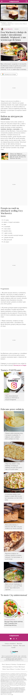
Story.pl (23, 669)
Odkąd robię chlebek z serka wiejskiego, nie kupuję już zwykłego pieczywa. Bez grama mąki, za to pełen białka (13, 466)
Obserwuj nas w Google (19, 365)
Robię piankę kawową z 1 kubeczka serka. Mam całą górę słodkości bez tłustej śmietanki (13, 526)
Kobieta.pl (13, 664)
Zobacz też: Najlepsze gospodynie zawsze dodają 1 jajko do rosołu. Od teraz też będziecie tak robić (18, 156)
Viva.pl (8, 669)
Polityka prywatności (7, 645)
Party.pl (16, 667)
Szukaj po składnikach (10, 643)
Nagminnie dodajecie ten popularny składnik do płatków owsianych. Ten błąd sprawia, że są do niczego (13, 556)
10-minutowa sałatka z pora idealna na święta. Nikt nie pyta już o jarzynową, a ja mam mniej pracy (13, 497)
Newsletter (19, 643)
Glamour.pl (8, 664)
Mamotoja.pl (22, 667)
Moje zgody (22, 645)
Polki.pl (4, 669)
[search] (26, 1)
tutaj (12, 694)
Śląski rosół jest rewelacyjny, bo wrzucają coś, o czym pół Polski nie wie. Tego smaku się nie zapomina (13, 586)
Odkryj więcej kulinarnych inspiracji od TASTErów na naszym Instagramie (12, 397)
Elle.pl (3, 664)
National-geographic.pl (8, 667)
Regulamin (15, 645)
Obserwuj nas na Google (10, 74)
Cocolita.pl (18, 669)
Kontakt (13, 647)
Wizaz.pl (12, 669)
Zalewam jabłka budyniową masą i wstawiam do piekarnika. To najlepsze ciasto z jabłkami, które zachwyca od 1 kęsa (14, 436)
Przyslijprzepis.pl (21, 664)
